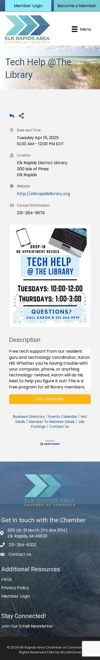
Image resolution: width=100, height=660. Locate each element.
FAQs (6, 579)
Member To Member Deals (52, 421)
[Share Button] (21, 115)
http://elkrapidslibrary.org (43, 194)
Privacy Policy (15, 588)
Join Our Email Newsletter (27, 626)
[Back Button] (11, 117)
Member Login (15, 596)
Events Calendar (62, 416)
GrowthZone (70, 652)
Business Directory (29, 416)
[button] (28, 5)
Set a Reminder (50, 399)
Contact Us (59, 426)
